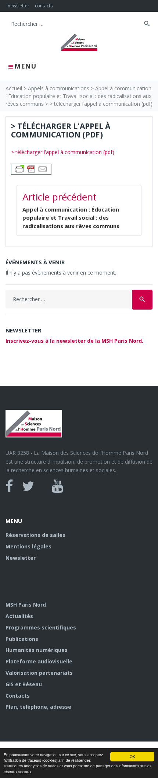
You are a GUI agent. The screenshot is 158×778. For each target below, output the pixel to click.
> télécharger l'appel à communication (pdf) (62, 152)
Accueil (14, 88)
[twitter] (28, 486)
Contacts (18, 695)
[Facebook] (9, 486)
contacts (44, 6)
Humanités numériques (37, 649)
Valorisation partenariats (39, 672)
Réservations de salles (35, 534)
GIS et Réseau (24, 684)
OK (132, 756)
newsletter (18, 6)
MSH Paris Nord (26, 604)
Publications (22, 638)
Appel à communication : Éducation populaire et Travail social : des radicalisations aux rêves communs (78, 96)
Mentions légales (28, 546)
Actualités (19, 616)
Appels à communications (58, 88)
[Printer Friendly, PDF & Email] (31, 168)
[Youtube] (57, 486)
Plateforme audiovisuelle (39, 661)
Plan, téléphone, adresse (38, 706)
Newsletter (21, 557)
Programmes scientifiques (41, 627)
